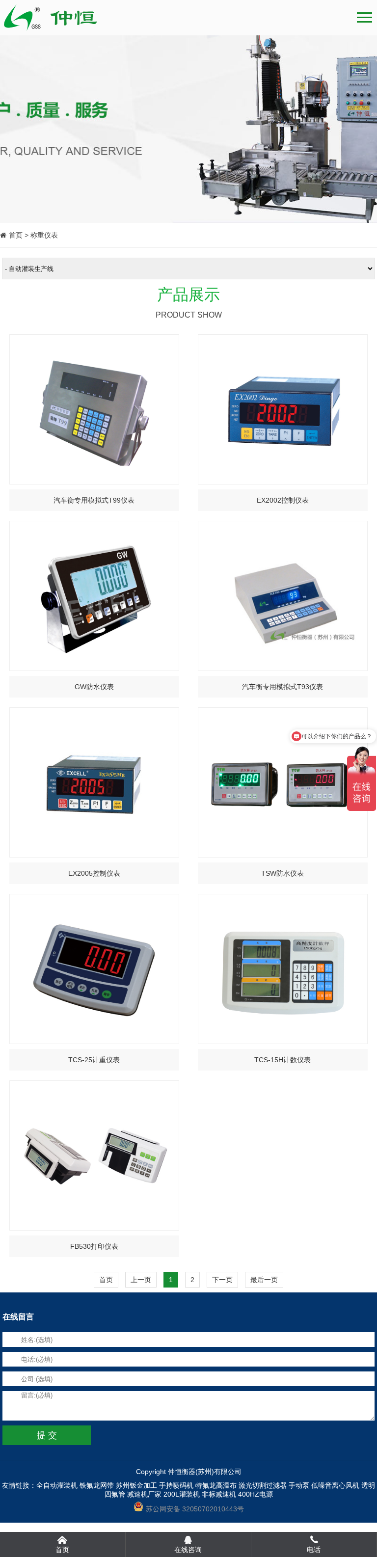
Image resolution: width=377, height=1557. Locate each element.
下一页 (222, 1280)
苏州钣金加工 (136, 1485)
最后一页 (264, 1280)
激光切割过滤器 (263, 1485)
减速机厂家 (144, 1494)
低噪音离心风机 (335, 1485)
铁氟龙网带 (97, 1485)
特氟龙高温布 (216, 1485)
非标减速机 (219, 1494)
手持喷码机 (176, 1485)
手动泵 (299, 1485)
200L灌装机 (181, 1494)
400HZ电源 (255, 1494)
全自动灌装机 (57, 1485)
